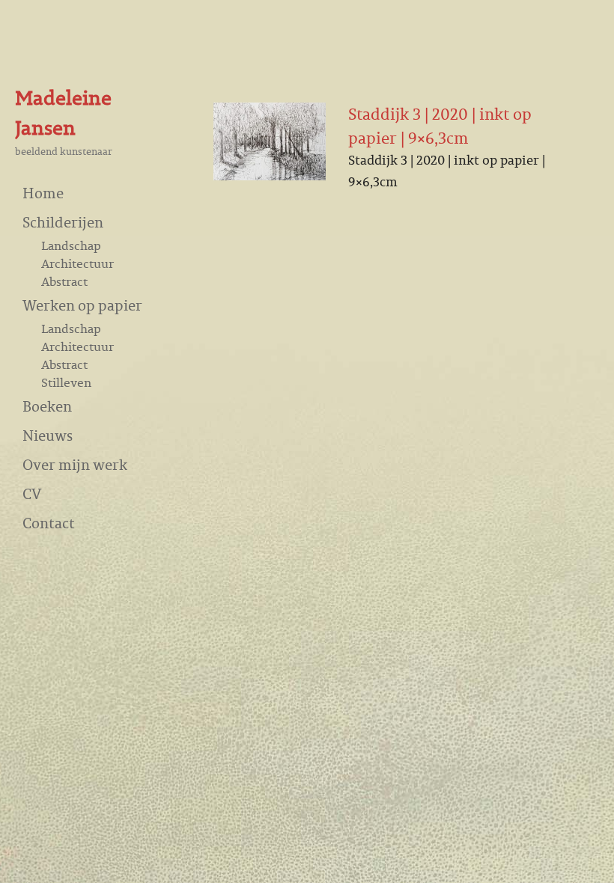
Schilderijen (62, 222)
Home (43, 193)
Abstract (64, 281)
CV (31, 493)
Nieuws (47, 435)
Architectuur (77, 263)
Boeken (47, 406)
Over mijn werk (74, 464)
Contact (48, 523)
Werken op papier (82, 305)
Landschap (71, 245)
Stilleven (66, 382)
